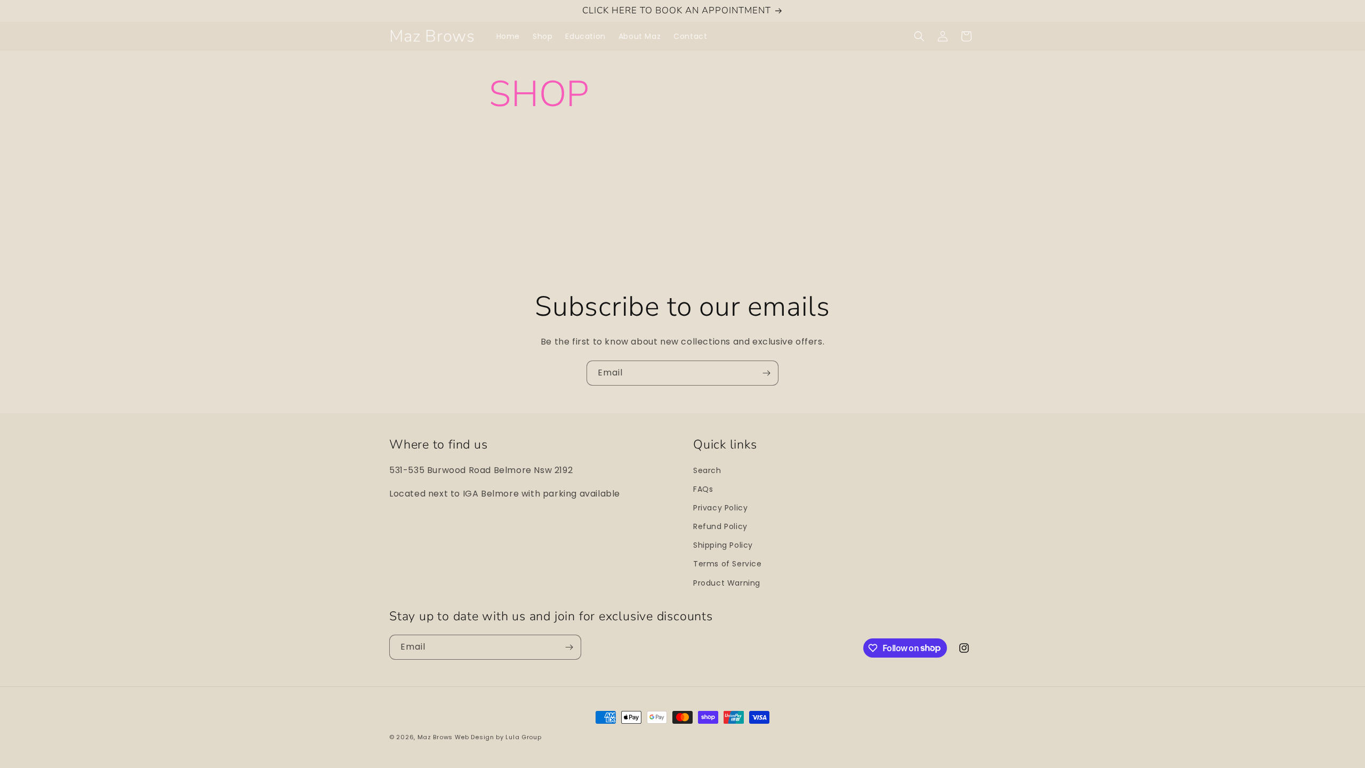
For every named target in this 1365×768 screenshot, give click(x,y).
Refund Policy (720, 526)
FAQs (703, 489)
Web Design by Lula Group (498, 737)
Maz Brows (435, 737)
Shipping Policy (723, 545)
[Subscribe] (766, 373)
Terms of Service (727, 563)
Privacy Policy (720, 507)
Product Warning (726, 583)
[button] (919, 36)
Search (707, 470)
